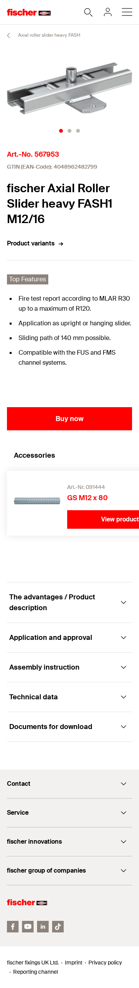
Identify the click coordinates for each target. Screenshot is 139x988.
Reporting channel (35, 971)
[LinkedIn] (43, 926)
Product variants (30, 243)
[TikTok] (58, 926)
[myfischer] (107, 12)
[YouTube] (28, 926)
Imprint (73, 962)
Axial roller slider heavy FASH (48, 35)
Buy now (69, 418)
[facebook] (13, 926)
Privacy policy (105, 962)
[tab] (61, 131)
